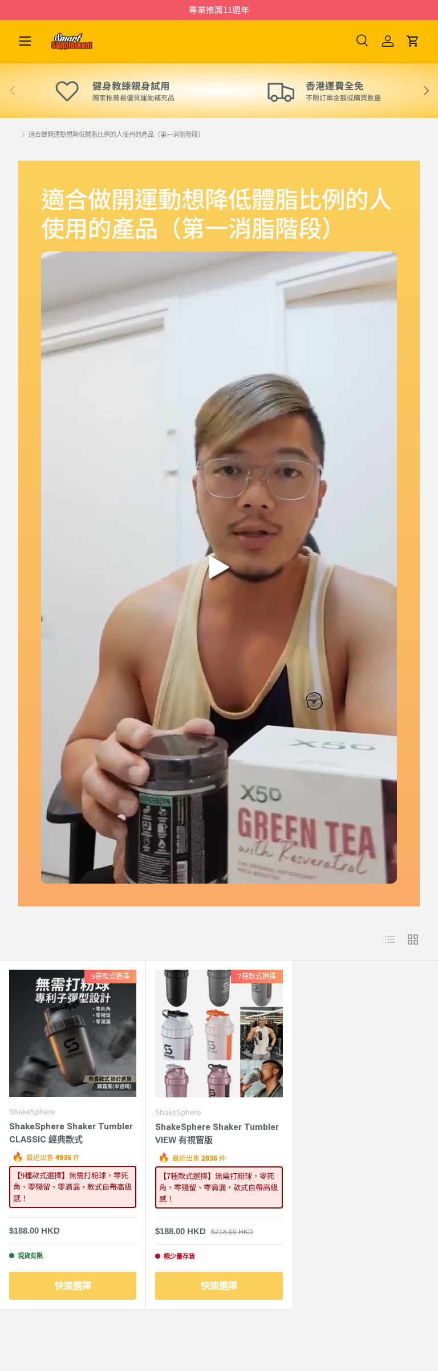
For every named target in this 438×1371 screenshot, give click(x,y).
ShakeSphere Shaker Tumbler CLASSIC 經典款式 (71, 1133)
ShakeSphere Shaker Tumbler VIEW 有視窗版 (217, 1134)
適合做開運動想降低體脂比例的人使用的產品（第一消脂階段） (116, 134)
